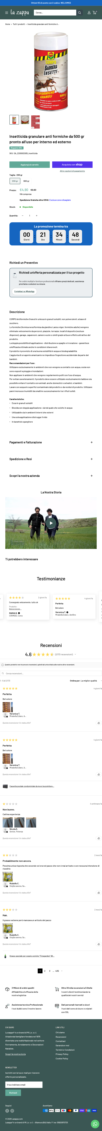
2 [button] (44, 971)
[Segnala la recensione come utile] (99, 723)
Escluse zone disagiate (60, 200)
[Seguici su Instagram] (12, 1111)
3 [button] (49, 971)
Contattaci (60, 1041)
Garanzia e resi (62, 1045)
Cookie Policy (62, 1058)
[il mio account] (89, 12)
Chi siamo (60, 1032)
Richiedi (13, 1092)
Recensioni (61, 1037)
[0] (94, 12)
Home (7, 24)
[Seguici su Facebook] (7, 1111)
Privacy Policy (62, 1054)
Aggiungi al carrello (30, 164)
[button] (21, 612)
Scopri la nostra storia (15, 1054)
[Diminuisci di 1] (22, 215)
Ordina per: (75, 680)
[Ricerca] (79, 13)
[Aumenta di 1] (36, 215)
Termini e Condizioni (65, 1049)
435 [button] (57, 971)
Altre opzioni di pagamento (72, 171)
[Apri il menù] (6, 13)
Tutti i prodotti (19, 24)
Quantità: (13, 215)
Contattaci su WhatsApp (24, 291)
